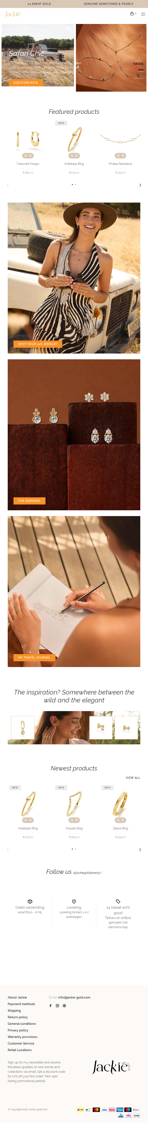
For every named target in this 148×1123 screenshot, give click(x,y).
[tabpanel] (38, 55)
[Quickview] (26, 155)
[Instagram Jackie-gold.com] (57, 1006)
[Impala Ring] (74, 804)
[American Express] (120, 1111)
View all (133, 777)
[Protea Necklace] (120, 139)
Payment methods (21, 1004)
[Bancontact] (88, 1111)
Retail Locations (20, 1050)
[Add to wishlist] (30, 155)
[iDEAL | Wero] (80, 1111)
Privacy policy (18, 1030)
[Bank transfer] (136, 1117)
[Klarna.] (112, 1111)
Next (140, 185)
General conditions (22, 1024)
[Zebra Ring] (120, 804)
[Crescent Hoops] (28, 139)
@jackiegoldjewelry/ (87, 873)
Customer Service (21, 1043)
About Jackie (17, 997)
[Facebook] (50, 1006)
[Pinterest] (64, 1006)
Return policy (18, 1017)
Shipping (14, 1010)
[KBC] (120, 1117)
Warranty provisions (22, 1037)
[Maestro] (127, 1111)
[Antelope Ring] (74, 139)
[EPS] (128, 1117)
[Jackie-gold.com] (111, 1067)
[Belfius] (135, 1111)
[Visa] (104, 1111)
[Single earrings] (74, 727)
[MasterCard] (96, 1111)
